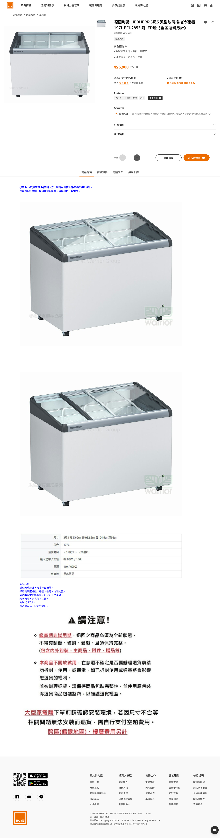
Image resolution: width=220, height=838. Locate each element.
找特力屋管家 (71, 5)
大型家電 (30, 14)
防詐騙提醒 (199, 782)
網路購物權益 (200, 787)
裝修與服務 (95, 5)
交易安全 (197, 804)
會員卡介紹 (174, 787)
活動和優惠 (47, 5)
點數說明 (173, 793)
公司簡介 (123, 782)
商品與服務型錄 (98, 793)
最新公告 (94, 782)
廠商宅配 (123, 113)
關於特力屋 (141, 5)
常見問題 (173, 798)
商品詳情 (86, 172)
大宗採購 (150, 787)
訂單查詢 (173, 782)
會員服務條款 (200, 793)
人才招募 (94, 804)
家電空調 (17, 14)
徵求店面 (150, 782)
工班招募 (150, 798)
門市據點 (94, 787)
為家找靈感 (118, 5)
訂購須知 (118, 172)
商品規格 (102, 172)
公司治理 (123, 793)
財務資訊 (123, 787)
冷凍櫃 (42, 14)
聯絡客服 (173, 804)
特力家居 (94, 798)
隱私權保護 (199, 798)
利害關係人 (124, 804)
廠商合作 (150, 793)
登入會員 (124, 83)
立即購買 (168, 157)
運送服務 (133, 172)
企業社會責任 (125, 798)
